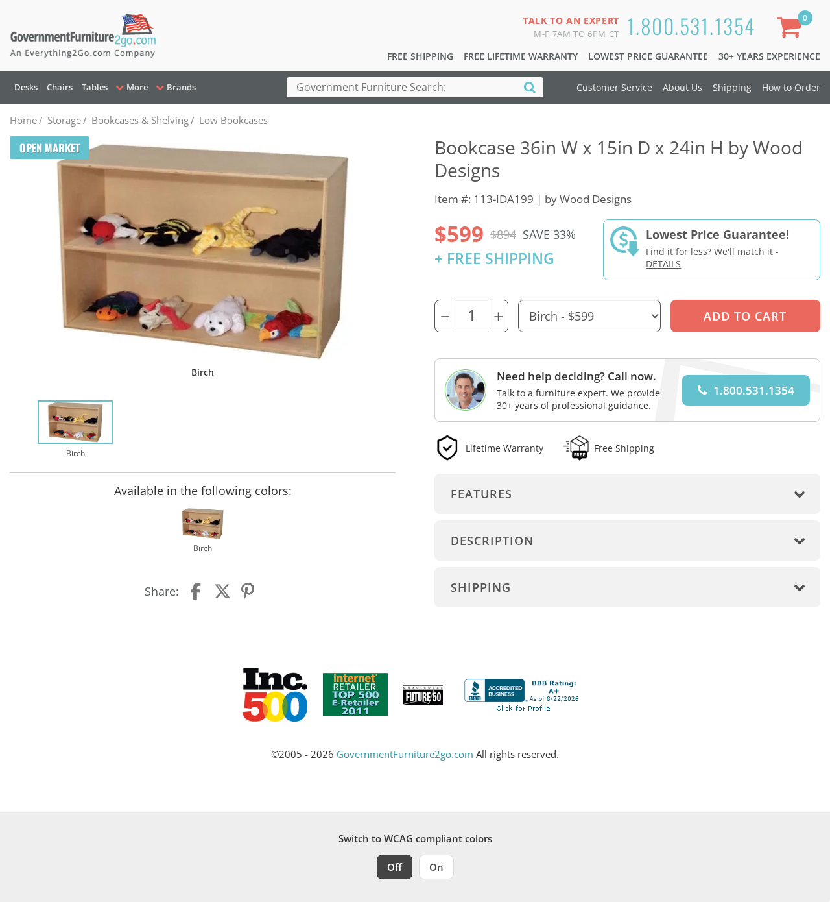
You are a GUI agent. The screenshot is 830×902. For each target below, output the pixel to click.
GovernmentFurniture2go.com (405, 754)
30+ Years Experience (769, 56)
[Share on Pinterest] (248, 591)
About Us (682, 87)
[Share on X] (222, 591)
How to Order (791, 87)
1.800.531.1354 (691, 25)
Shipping (732, 87)
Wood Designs (596, 198)
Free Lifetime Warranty (521, 56)
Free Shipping (420, 56)
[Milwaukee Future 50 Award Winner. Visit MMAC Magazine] (423, 695)
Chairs (60, 87)
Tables (95, 87)
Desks (26, 87)
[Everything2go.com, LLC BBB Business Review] (523, 693)
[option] (75, 430)
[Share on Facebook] (197, 591)
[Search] (530, 86)
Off (394, 866)
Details (663, 264)
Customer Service (614, 87)
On (436, 866)
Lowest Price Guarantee (648, 56)
